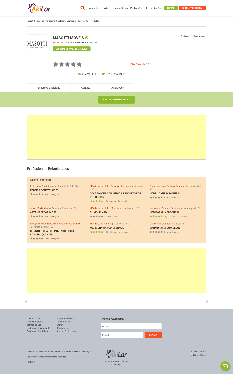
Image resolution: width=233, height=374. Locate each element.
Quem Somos (33, 318)
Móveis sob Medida (99, 186)
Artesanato (177, 208)
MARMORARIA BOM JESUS (165, 228)
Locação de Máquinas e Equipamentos (49, 223)
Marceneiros (117, 208)
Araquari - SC (194, 208)
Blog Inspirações (153, 8)
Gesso (33, 208)
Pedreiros (35, 186)
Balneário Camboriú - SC (85, 42)
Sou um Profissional (192, 8)
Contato (85, 87)
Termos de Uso (34, 324)
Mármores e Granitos (159, 208)
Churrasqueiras (157, 186)
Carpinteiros (48, 186)
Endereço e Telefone (49, 87)
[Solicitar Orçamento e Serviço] (225, 366)
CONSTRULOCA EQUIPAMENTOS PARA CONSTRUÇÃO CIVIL (52, 232)
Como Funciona (35, 321)
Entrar (171, 8)
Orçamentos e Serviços (98, 8)
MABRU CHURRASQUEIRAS (165, 193)
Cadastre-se (62, 327)
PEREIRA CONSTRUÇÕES (44, 190)
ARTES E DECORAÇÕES (43, 212)
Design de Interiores (121, 186)
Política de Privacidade (38, 327)
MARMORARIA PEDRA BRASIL (107, 228)
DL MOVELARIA (99, 212)
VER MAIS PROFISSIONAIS (116, 99)
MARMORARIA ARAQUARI (164, 212)
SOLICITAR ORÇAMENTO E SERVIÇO (71, 49)
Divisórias (43, 208)
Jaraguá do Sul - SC (68, 186)
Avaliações (117, 87)
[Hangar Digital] (197, 354)
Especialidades (120, 8)
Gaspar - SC (133, 208)
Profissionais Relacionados (48, 168)
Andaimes (75, 223)
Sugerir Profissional (66, 318)
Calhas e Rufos (174, 186)
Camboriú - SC (121, 223)
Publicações (136, 8)
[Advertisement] (117, 137)
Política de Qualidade (37, 331)
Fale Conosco (63, 321)
